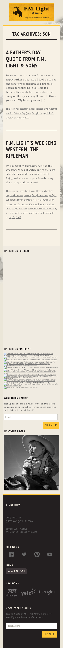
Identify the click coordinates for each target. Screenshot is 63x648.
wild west (39, 213)
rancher (24, 204)
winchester (50, 213)
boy (7, 195)
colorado (27, 195)
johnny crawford (24, 199)
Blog (31, 109)
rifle (30, 204)
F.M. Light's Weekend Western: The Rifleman (31, 149)
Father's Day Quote (22, 113)
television (22, 208)
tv (55, 208)
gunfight (52, 195)
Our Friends (18, 571)
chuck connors (16, 195)
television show (35, 208)
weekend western (14, 213)
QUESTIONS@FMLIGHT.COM (19, 521)
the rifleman (48, 208)
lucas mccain (38, 199)
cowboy (47, 109)
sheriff (36, 204)
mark (47, 199)
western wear (29, 213)
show (42, 204)
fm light (35, 113)
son (11, 117)
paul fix (16, 204)
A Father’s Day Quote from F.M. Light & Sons (26, 59)
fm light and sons (40, 195)
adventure (48, 191)
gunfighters (11, 199)
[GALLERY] (31, 489)
